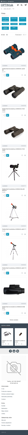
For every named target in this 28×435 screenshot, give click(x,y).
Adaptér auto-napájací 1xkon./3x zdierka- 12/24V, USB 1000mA (7, 340)
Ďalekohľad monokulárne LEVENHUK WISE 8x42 (13, 307)
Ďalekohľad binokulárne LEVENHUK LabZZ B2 (13, 69)
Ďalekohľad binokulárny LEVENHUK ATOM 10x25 (13, 109)
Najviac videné (5, 325)
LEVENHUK (5, 65)
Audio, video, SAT (7, 8)
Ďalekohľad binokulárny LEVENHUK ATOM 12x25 (13, 149)
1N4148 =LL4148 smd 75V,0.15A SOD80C (20, 340)
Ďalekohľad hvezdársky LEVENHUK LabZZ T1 (14, 229)
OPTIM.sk (7, 5)
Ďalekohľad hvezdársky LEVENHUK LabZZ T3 (14, 268)
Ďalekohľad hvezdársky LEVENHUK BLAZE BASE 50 (13, 189)
